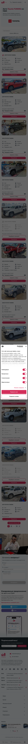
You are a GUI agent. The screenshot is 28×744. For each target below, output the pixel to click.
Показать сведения (19, 387)
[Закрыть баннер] (25, 346)
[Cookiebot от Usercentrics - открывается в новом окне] (17, 346)
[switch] (24, 374)
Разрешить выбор (14, 396)
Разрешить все (14, 392)
